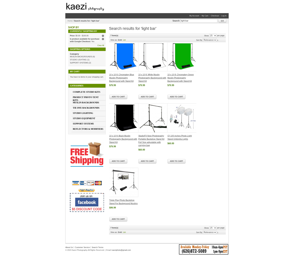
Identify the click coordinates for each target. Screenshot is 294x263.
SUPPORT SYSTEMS (79, 63)
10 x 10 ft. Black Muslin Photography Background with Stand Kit (123, 139)
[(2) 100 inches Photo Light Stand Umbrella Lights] (181, 118)
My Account (194, 16)
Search (176, 21)
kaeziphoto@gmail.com (121, 250)
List (124, 40)
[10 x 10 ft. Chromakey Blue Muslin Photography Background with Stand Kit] (123, 56)
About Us (69, 247)
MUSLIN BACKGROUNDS (81, 57)
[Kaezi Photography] (85, 7)
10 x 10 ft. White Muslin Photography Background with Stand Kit (152, 77)
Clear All (100, 45)
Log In (223, 16)
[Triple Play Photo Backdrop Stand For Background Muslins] (123, 182)
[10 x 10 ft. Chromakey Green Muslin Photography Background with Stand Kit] (181, 56)
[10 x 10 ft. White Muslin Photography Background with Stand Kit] (152, 56)
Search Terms (97, 247)
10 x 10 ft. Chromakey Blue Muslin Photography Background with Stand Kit (121, 77)
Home (70, 21)
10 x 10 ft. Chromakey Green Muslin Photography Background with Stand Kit (180, 77)
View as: (113, 40)
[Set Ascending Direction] (217, 40)
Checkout (215, 16)
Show (206, 36)
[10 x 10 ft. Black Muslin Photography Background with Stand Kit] (123, 118)
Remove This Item (103, 36)
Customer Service (82, 247)
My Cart (205, 16)
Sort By (199, 40)
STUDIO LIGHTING (78, 60)
